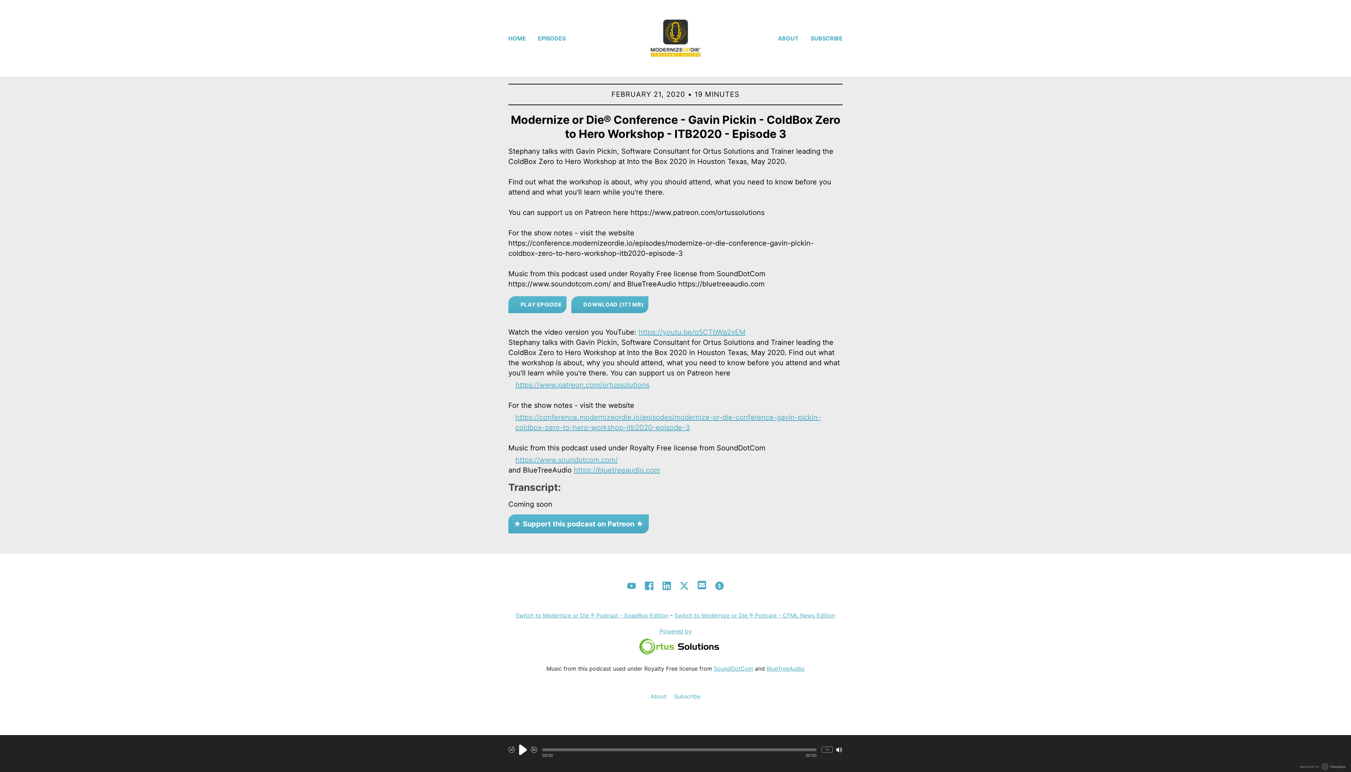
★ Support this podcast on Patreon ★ (578, 524)
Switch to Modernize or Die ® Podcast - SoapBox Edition (592, 615)
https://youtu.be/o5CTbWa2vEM (692, 332)
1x (827, 749)
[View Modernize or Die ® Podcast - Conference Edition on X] (684, 586)
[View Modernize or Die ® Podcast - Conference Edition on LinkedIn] (666, 586)
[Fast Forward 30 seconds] (534, 750)
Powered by (676, 631)
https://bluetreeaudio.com (617, 470)
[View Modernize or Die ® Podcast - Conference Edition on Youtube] (631, 586)
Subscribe (827, 38)
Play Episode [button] (540, 304)
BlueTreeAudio (786, 668)
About (788, 38)
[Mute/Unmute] (839, 750)
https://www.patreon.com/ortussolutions (582, 385)
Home (517, 38)
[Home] (675, 38)
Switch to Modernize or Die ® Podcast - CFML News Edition (754, 615)
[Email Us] (702, 584)
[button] (679, 749)
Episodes (552, 38)
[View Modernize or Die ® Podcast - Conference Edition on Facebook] (649, 586)
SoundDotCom (733, 668)
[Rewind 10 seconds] (511, 750)
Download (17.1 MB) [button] (612, 304)
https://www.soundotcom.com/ (566, 460)
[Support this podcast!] (719, 586)
